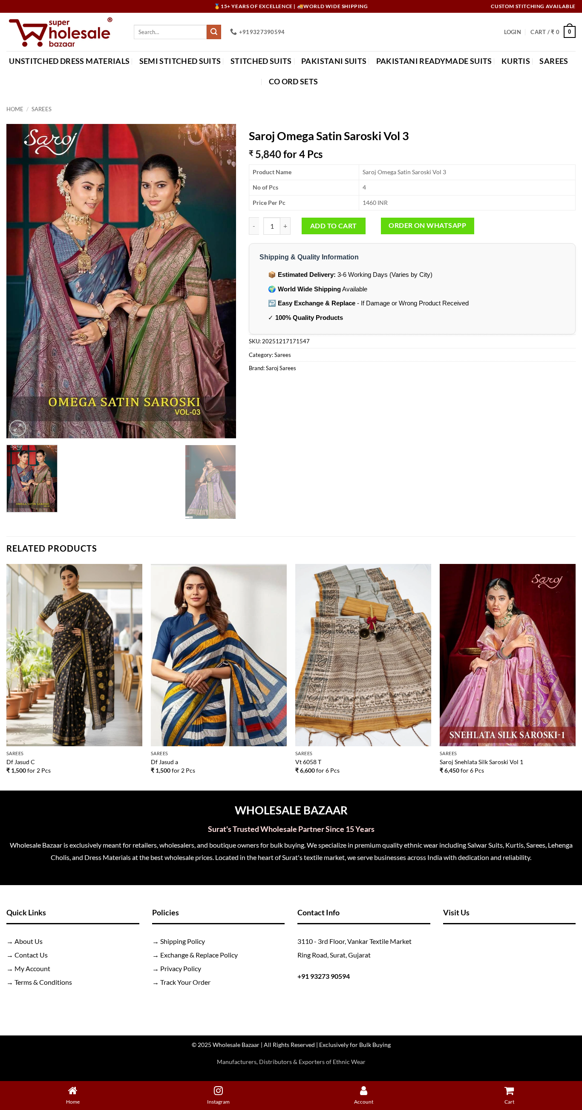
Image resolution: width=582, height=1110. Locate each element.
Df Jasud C (20, 761)
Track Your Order (185, 982)
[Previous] (21, 281)
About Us (28, 941)
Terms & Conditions (43, 982)
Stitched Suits (261, 61)
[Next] (220, 281)
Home (14, 109)
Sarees (553, 61)
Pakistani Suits (333, 61)
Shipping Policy (182, 941)
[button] (512, 31)
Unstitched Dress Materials (69, 61)
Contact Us (31, 955)
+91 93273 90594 (323, 976)
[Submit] (214, 32)
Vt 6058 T (308, 761)
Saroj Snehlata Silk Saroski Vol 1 (481, 761)
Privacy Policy (180, 968)
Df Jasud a (164, 761)
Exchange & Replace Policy (199, 955)
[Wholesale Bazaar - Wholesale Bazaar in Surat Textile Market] (63, 32)
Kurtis (515, 61)
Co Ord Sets (293, 81)
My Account (32, 968)
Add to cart (333, 226)
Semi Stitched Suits (180, 61)
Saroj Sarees (281, 368)
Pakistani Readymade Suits (434, 61)
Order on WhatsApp (427, 225)
